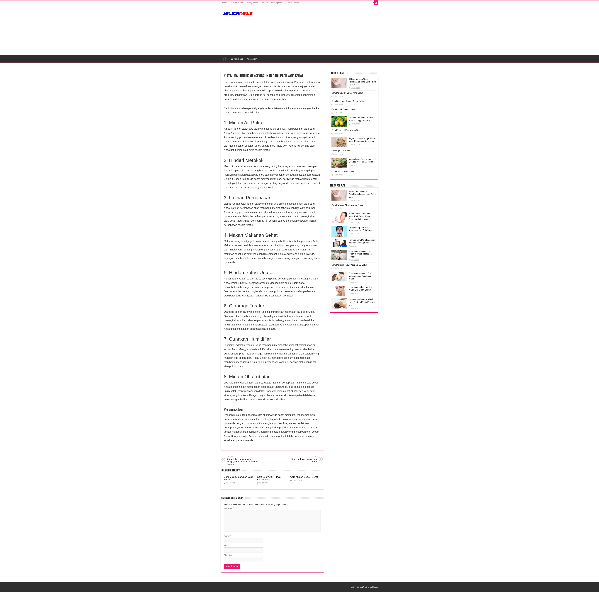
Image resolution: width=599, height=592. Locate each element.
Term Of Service (292, 3)
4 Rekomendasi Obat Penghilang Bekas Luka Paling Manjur (362, 82)
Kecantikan (252, 59)
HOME (225, 58)
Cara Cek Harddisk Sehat (342, 171)
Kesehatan (238, 59)
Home (224, 3)
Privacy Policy (252, 3)
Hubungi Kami (237, 3)
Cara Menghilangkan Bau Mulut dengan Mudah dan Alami (360, 276)
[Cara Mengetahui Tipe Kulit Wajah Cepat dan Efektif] (339, 291)
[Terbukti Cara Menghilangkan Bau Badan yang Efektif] (339, 243)
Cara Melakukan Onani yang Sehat (347, 93)
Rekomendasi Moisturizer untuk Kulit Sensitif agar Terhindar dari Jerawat (360, 216)
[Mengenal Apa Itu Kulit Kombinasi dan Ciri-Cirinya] (339, 231)
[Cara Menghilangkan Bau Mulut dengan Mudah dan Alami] (339, 276)
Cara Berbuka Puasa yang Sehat (304, 459)
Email (227, 545)
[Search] (376, 2)
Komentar (229, 508)
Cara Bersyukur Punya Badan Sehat (268, 478)
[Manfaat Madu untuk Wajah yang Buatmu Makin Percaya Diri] (339, 303)
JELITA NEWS (371, 587)
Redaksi (264, 3)
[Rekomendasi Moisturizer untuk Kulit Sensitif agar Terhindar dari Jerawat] (339, 217)
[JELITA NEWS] (238, 13)
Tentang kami (276, 3)
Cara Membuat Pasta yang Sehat (346, 130)
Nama (227, 536)
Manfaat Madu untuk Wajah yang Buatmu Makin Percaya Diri (362, 302)
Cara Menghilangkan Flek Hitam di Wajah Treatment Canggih (360, 254)
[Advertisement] (319, 30)
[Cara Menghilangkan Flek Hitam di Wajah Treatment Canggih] (339, 255)
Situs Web (228, 555)
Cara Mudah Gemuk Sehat (304, 477)
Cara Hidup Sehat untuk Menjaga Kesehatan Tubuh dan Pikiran (242, 460)
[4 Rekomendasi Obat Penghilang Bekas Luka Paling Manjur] (339, 195)
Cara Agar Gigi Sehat (341, 151)
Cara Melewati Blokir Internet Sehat (347, 205)
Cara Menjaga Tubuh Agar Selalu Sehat (349, 265)
